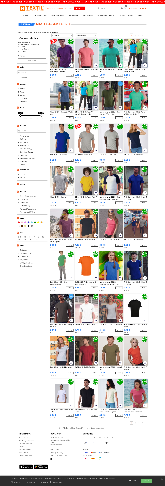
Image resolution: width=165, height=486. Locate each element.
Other (140, 15)
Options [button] (23, 191)
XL (43, 237)
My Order (68, 8)
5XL (37, 240)
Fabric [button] (22, 245)
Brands (25, 15)
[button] (122, 8)
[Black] (29, 226)
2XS (19, 237)
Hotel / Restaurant (58, 15)
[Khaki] (25, 226)
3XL (25, 240)
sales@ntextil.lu (56, 445)
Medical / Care (87, 15)
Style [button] (22, 67)
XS (25, 237)
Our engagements (25, 455)
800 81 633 (55, 450)
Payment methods (25, 444)
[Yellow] (38, 222)
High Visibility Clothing (106, 15)
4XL (31, 240)
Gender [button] (23, 84)
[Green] (35, 222)
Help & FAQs (23, 452)
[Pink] (22, 222)
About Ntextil (23, 438)
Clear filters (32, 60)
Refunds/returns (25, 449)
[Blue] (29, 222)
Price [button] (22, 107)
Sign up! (108, 443)
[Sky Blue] (32, 222)
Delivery (22, 447)
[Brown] (22, 226)
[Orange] (42, 222)
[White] (19, 226)
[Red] (19, 222)
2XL (19, 240)
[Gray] (32, 226)
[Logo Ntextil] (32, 8)
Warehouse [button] (24, 170)
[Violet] (25, 222)
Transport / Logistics (126, 15)
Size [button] (21, 233)
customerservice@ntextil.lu (60, 440)
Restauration (73, 15)
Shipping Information (55, 8)
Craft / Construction (39, 15)
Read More (112, 478)
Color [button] (22, 218)
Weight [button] (22, 184)
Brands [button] (23, 126)
